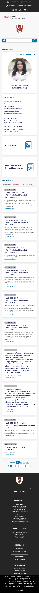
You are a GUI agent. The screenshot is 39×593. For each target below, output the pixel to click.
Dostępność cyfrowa (19, 551)
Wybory (30, 184)
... (20, 466)
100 (27, 462)
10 (17, 462)
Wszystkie (6, 184)
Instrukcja (28, 2)
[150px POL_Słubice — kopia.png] (19, 28)
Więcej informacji (11, 131)
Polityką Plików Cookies (13, 581)
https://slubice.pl (19, 129)
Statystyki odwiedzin (19, 559)
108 (24, 466)
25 (21, 462)
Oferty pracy (18, 184)
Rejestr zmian (19, 556)
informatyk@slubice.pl (21, 521)
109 (28, 466)
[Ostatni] (30, 466)
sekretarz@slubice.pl (22, 511)
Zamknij (19, 590)
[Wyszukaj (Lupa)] (34, 40)
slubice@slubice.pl (15, 113)
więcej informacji (27, 54)
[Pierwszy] (8, 466)
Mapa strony (15, 2)
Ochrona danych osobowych (19, 554)
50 (24, 462)
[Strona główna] (4, 40)
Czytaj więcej (9, 209)
